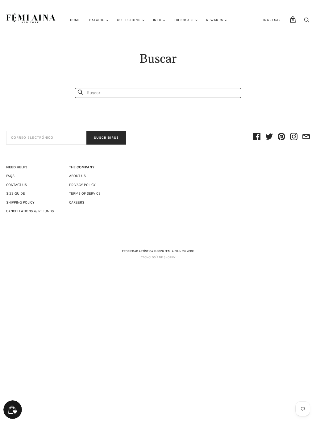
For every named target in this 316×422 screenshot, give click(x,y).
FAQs (10, 176)
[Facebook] (256, 137)
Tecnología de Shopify (158, 257)
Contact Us (16, 185)
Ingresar (272, 20)
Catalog (97, 20)
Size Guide (15, 193)
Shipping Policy (20, 202)
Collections (129, 20)
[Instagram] (293, 137)
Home (75, 20)
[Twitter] (269, 137)
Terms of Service (85, 193)
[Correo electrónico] (306, 137)
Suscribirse (106, 138)
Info (157, 20)
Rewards (214, 20)
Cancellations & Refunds (30, 211)
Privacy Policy (82, 185)
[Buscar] (307, 21)
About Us (77, 176)
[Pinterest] (281, 137)
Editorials (184, 20)
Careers (76, 202)
